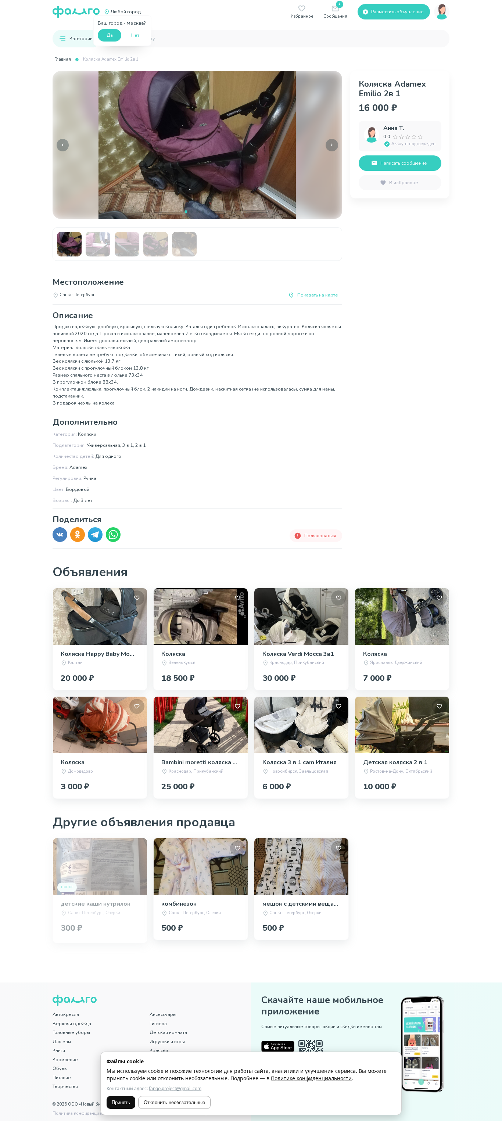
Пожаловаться (320, 535)
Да (110, 35)
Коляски (159, 1050)
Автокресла (66, 1014)
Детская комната (168, 1032)
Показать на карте (317, 295)
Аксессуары (163, 1014)
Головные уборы (71, 1032)
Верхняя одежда (72, 1023)
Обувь (60, 1068)
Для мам (62, 1041)
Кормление (65, 1059)
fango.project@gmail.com (175, 1088)
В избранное (403, 182)
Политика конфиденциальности (85, 1113)
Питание (62, 1077)
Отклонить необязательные (174, 1102)
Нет (135, 35)
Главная (62, 59)
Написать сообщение (403, 163)
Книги (59, 1050)
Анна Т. (393, 128)
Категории (81, 38)
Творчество (65, 1086)
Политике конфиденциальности (311, 1078)
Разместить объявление (397, 11)
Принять (121, 1102)
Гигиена (158, 1023)
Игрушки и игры (167, 1041)
